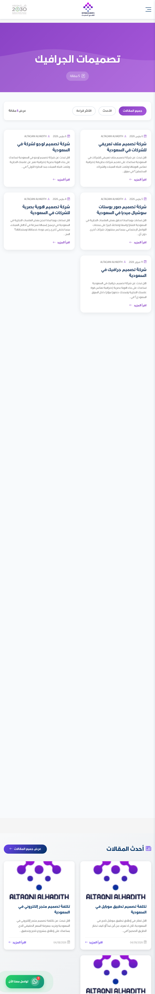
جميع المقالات (132, 111)
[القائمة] (148, 9)
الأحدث (107, 111)
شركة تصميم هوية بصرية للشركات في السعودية (46, 210)
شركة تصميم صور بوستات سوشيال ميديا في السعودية (121, 210)
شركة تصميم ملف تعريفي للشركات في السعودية (122, 147)
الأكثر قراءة (83, 111)
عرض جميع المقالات (27, 849)
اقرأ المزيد (140, 180)
